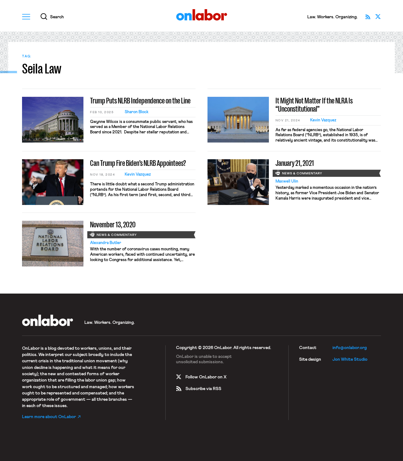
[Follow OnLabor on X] (378, 17)
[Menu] (26, 17)
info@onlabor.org (349, 348)
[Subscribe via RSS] (368, 17)
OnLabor (201, 15)
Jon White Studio (349, 359)
